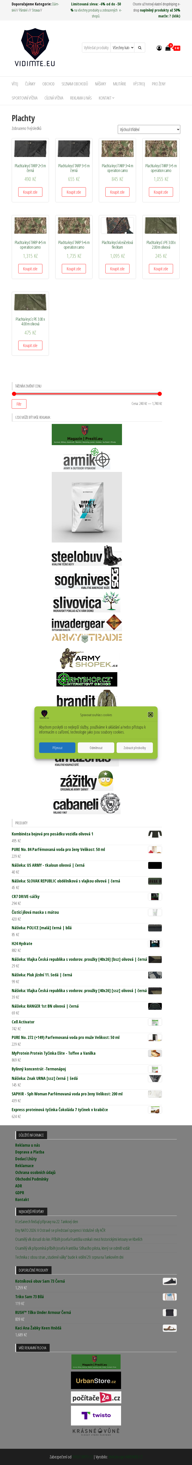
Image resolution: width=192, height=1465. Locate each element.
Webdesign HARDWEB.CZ (125, 1457)
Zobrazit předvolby (135, 747)
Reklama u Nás (81, 98)
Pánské (23, 10)
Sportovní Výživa (24, 98)
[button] (150, 714)
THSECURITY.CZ (82, 1457)
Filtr (19, 404)
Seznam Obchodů (75, 84)
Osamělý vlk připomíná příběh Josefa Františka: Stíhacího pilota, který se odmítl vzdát (72, 1248)
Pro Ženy (159, 84)
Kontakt (105, 98)
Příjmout (57, 747)
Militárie (119, 84)
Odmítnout (96, 747)
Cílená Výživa (53, 98)
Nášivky (100, 84)
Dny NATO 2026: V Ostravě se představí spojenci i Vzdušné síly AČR (60, 1230)
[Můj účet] (159, 47)
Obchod (48, 84)
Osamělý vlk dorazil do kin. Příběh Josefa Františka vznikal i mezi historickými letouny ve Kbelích (78, 1239)
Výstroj (139, 84)
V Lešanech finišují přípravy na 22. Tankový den (46, 1221)
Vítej (15, 84)
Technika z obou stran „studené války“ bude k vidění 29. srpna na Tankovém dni (69, 1257)
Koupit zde (30, 192)
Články (30, 84)
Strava (35, 10)
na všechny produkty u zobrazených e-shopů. (96, 10)
